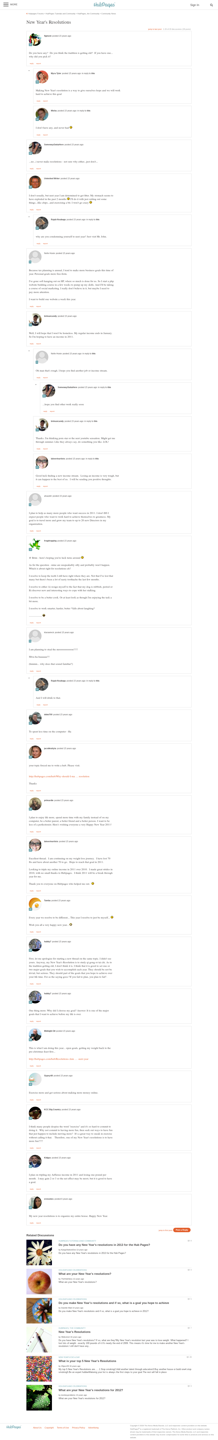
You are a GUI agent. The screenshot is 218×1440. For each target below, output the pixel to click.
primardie (48, 800)
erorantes (49, 1199)
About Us (37, 1428)
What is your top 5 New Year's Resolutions (87, 1361)
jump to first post (165, 1230)
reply (32, 63)
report (38, 63)
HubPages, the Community (72, 1328)
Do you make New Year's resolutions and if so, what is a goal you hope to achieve (114, 1303)
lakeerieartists (58, 459)
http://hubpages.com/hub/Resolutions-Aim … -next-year (58, 1058)
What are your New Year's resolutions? (85, 1273)
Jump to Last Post (155, 29)
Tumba (47, 900)
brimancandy (50, 316)
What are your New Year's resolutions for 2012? (91, 1390)
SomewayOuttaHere (54, 144)
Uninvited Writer (52, 178)
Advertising (93, 1428)
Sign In (194, 5)
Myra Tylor (56, 73)
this (93, 73)
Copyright (49, 1428)
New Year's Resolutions (74, 1332)
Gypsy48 (48, 1075)
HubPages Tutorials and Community (77, 1241)
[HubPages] (104, 5)
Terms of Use (63, 1428)
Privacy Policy (78, 1428)
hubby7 (47, 941)
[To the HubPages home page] (13, 1427)
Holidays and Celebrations (73, 1270)
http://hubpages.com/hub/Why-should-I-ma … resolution (59, 776)
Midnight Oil (49, 1031)
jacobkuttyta (50, 748)
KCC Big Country (52, 1109)
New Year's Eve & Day (69, 1357)
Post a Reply (182, 1230)
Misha (54, 111)
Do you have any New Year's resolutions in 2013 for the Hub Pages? (104, 1245)
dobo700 (48, 714)
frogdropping (50, 541)
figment (47, 36)
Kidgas (47, 1158)
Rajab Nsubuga (58, 219)
